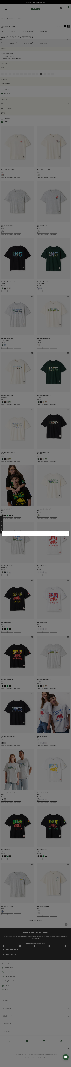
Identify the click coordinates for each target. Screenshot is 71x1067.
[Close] (67, 533)
